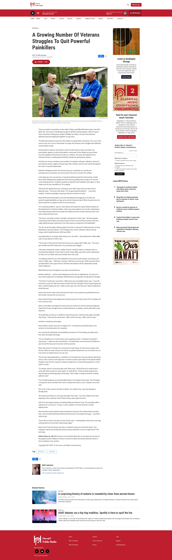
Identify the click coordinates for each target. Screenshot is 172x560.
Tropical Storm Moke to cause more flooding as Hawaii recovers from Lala (128, 219)
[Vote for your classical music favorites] (126, 97)
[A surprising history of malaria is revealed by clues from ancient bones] (44, 497)
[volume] (38, 13)
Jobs (117, 536)
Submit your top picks (126, 137)
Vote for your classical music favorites (126, 116)
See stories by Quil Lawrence (53, 473)
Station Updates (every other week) (126, 160)
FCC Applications (121, 545)
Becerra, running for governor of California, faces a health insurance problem (127, 209)
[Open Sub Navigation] (41, 18)
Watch (70, 18)
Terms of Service (97, 541)
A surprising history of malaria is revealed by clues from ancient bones (96, 493)
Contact (94, 536)
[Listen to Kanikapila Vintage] (126, 41)
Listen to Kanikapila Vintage (126, 60)
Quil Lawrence (42, 55)
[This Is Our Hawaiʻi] (126, 251)
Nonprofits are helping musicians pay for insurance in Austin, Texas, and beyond (127, 199)
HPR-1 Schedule (73, 541)
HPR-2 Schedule (73, 545)
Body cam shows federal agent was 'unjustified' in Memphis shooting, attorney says (127, 229)
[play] (32, 13)
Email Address (119, 153)
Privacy (94, 545)
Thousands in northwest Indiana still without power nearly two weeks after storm (126, 189)
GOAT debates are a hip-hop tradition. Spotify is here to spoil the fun (95, 512)
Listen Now (126, 77)
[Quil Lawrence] (36, 469)
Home (32, 18)
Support (118, 541)
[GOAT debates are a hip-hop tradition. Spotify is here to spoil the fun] (44, 516)
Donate (137, 5)
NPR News (35, 28)
